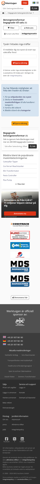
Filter (12, 28)
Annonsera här (21, 297)
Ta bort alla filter (12, 34)
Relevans (29, 28)
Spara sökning (20, 63)
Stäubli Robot (9, 377)
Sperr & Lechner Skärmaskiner (20, 371)
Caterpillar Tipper (10, 161)
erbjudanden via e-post (21, 97)
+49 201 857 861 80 (15, 337)
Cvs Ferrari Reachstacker (13, 166)
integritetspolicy (16, 76)
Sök (35, 8)
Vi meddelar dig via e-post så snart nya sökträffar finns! (19, 51)
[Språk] (34, 3)
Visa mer (21, 184)
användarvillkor (22, 479)
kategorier (26, 110)
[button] (37, 3)
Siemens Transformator (27, 377)
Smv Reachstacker (28, 355)
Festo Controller (10, 175)
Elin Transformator (11, 171)
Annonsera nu (20, 213)
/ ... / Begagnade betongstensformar (18, 13)
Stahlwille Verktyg (11, 355)
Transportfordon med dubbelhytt (20, 360)
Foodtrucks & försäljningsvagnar (20, 366)
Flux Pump (7, 180)
